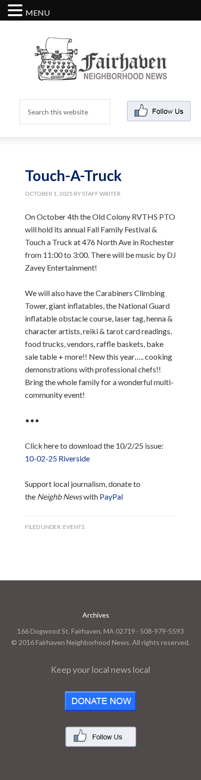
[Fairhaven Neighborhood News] (101, 72)
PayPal (111, 496)
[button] (16, 11)
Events (73, 526)
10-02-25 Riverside (57, 458)
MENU (37, 12)
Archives (95, 615)
